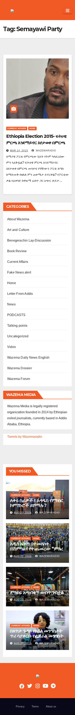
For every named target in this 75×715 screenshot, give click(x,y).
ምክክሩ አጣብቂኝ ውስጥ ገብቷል (37, 592)
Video (11, 347)
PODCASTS (16, 315)
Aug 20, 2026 (23, 643)
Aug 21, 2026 (23, 599)
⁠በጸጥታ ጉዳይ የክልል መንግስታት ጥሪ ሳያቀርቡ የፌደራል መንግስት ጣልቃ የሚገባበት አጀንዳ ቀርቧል (36, 636)
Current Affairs (16, 128)
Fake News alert (19, 272)
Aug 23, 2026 (23, 512)
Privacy (20, 706)
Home (32, 128)
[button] (58, 10)
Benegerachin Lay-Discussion (29, 240)
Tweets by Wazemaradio (24, 436)
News (11, 304)
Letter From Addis (20, 293)
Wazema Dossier (19, 368)
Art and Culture (18, 230)
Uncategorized (18, 336)
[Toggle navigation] (67, 11)
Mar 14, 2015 (19, 150)
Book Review (17, 251)
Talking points (17, 325)
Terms (35, 706)
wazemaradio (45, 150)
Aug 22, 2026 (23, 556)
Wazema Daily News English (28, 357)
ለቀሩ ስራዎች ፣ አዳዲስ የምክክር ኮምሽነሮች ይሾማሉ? (36, 502)
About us (51, 706)
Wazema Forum (18, 378)
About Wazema (18, 219)
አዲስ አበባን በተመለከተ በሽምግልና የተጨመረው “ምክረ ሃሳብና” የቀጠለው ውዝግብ (36, 549)
